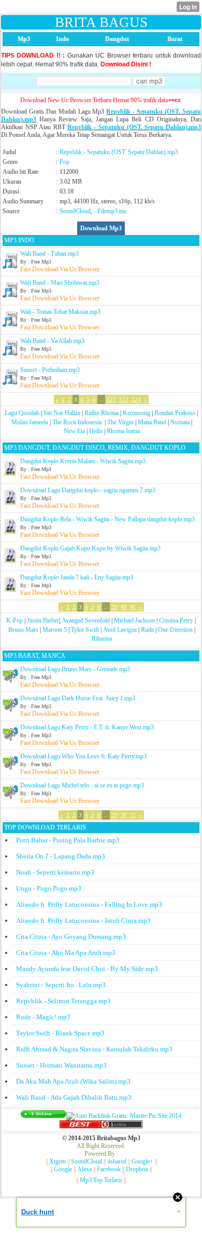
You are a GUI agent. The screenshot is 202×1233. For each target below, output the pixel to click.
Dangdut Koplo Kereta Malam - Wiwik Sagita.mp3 (83, 461)
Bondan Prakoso (174, 413)
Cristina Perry (176, 620)
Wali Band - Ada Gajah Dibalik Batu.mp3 (74, 1097)
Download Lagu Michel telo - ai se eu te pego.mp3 (82, 785)
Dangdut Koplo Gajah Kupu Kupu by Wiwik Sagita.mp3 (90, 548)
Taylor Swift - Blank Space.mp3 (60, 1033)
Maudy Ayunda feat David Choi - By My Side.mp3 (87, 969)
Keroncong (136, 413)
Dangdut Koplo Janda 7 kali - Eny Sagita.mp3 (76, 577)
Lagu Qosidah (22, 413)
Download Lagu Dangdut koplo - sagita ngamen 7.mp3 (87, 490)
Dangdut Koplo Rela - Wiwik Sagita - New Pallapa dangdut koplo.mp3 (107, 519)
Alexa (84, 1169)
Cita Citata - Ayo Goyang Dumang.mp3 (71, 936)
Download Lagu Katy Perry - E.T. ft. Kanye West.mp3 (87, 727)
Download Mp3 (101, 228)
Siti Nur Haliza (62, 413)
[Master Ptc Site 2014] (123, 1115)
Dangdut (117, 39)
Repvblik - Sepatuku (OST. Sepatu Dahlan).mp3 (134, 127)
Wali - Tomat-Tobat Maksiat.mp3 (60, 311)
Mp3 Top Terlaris (101, 1180)
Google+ (142, 1161)
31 (133, 815)
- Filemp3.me (110, 211)
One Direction (175, 629)
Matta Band (152, 422)
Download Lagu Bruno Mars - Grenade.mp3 (75, 669)
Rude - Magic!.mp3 (43, 1017)
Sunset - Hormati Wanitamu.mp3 (61, 1065)
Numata (180, 422)
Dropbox (137, 1169)
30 (124, 815)
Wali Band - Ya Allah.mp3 (52, 340)
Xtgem (57, 1161)
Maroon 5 (54, 629)
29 (114, 815)
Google (63, 1169)
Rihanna (102, 638)
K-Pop (14, 620)
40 (124, 607)
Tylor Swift (85, 629)
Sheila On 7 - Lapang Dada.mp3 (60, 856)
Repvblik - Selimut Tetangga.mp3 (63, 1001)
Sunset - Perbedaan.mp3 (50, 369)
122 (111, 399)
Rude (147, 629)
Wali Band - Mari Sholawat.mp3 (59, 282)
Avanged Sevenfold (86, 620)
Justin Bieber (43, 620)
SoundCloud (75, 211)
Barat (174, 39)
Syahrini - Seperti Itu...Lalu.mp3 (61, 985)
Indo (62, 39)
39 (114, 607)
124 (136, 399)
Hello (96, 431)
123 (123, 399)
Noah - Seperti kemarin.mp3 (55, 872)
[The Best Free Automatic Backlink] (80, 1126)
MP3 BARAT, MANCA (34, 655)
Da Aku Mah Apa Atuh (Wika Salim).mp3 (73, 1081)
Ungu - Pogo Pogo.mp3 (48, 888)
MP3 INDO (19, 240)
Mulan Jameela (29, 422)
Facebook (109, 1169)
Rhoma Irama (123, 431)
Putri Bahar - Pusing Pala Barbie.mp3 (68, 840)
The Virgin (120, 422)
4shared (116, 1161)
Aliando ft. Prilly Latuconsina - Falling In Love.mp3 (89, 904)
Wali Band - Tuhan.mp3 (49, 253)
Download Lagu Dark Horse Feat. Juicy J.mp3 (77, 698)
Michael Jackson (134, 620)
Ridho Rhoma (101, 413)
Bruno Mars (23, 629)
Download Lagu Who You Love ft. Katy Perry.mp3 (83, 756)
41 (133, 607)
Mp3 (24, 39)
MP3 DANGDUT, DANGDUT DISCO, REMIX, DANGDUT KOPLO (94, 447)
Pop (64, 161)
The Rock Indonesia (77, 422)
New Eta (74, 431)
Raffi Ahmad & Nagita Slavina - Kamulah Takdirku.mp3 (94, 1049)
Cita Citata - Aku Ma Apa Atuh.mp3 (66, 953)
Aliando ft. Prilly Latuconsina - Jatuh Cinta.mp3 (83, 920)
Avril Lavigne (120, 629)
